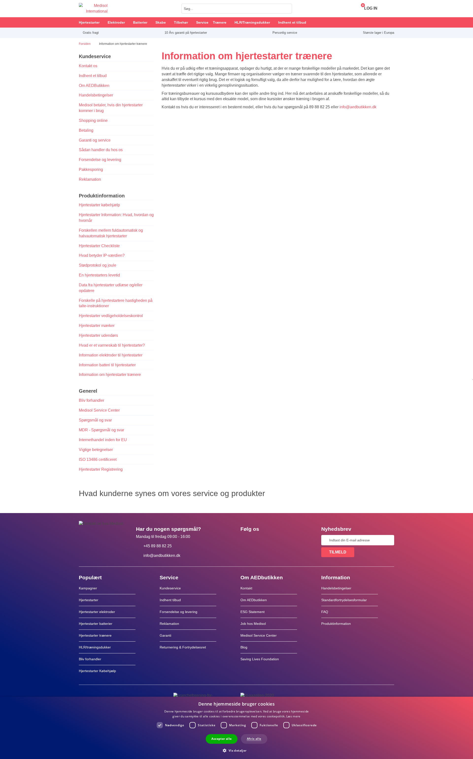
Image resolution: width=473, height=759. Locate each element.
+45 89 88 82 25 (157, 546)
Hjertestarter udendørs (98, 335)
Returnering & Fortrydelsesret (183, 647)
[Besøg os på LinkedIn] (260, 540)
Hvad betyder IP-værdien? (102, 255)
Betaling (86, 130)
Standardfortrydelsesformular (344, 600)
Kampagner (88, 588)
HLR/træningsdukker (95, 647)
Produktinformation (336, 624)
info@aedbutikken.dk (357, 107)
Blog (243, 647)
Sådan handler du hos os (101, 150)
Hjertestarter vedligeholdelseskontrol (111, 316)
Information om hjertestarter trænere (110, 374)
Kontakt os (88, 66)
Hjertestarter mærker (97, 325)
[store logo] (93, 8)
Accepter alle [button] (221, 739)
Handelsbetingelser (96, 95)
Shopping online (93, 120)
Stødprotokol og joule (97, 265)
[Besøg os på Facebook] (245, 540)
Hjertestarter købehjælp (99, 205)
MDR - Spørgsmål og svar (101, 430)
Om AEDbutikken (253, 600)
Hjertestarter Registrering (101, 469)
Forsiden (85, 44)
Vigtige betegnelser (96, 450)
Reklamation (90, 179)
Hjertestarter (88, 600)
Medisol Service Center (99, 410)
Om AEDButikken (94, 85)
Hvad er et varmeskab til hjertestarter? (112, 345)
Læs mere (293, 716)
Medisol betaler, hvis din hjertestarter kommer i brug (111, 108)
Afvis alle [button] (254, 739)
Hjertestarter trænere (95, 635)
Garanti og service (95, 140)
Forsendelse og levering (100, 160)
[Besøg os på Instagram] (274, 540)
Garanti (165, 635)
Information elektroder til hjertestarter (110, 355)
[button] (236, 750)
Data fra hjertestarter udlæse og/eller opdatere (110, 288)
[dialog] (236, 728)
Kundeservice (170, 588)
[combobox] (236, 9)
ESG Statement (252, 612)
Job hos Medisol (253, 624)
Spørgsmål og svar (95, 420)
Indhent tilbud (170, 600)
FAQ (324, 612)
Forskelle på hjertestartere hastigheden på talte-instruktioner (115, 303)
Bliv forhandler (91, 400)
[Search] (287, 8)
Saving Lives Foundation (259, 659)
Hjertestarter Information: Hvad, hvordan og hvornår (116, 218)
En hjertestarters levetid (99, 275)
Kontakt (246, 588)
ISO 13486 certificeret (98, 459)
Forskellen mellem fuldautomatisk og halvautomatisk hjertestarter (111, 233)
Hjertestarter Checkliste (99, 246)
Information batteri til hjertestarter (107, 365)
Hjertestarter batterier (95, 624)
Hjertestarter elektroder (97, 612)
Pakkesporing (91, 169)
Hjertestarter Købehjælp (97, 671)
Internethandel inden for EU (103, 440)
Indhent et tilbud (93, 76)
